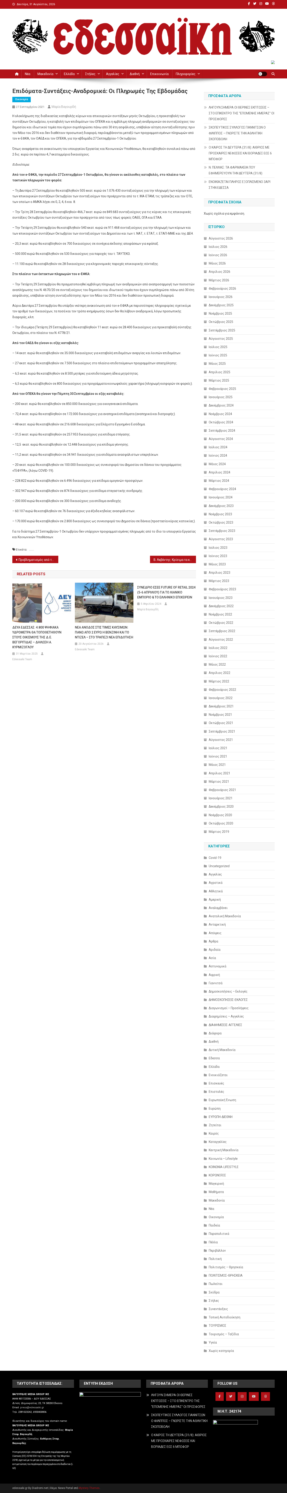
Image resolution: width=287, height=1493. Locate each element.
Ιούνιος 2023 (218, 556)
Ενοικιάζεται (218, 1075)
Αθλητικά (216, 891)
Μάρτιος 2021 (219, 781)
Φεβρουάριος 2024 (222, 489)
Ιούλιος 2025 (218, 347)
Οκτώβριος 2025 (221, 322)
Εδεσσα (214, 1058)
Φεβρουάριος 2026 (222, 288)
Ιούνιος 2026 (218, 255)
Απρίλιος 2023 (219, 572)
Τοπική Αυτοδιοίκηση (224, 1317)
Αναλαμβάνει (218, 908)
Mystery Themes (89, 1488)
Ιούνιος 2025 (218, 355)
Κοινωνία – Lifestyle (223, 1158)
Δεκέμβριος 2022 (221, 606)
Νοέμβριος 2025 (220, 313)
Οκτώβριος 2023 (221, 522)
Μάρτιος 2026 (219, 280)
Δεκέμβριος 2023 (221, 506)
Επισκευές (216, 1083)
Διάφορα (215, 1033)
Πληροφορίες (186, 74)
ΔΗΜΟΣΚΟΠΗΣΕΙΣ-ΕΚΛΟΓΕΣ (228, 1000)
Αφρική (214, 975)
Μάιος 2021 (217, 764)
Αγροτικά (215, 882)
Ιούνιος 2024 (218, 455)
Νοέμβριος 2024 (220, 414)
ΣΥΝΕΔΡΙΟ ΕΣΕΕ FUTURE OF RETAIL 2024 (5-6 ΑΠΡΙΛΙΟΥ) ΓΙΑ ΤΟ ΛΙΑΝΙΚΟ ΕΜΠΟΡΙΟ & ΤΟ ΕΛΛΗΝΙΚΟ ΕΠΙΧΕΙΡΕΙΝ (166, 592)
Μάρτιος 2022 (219, 681)
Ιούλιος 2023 (218, 547)
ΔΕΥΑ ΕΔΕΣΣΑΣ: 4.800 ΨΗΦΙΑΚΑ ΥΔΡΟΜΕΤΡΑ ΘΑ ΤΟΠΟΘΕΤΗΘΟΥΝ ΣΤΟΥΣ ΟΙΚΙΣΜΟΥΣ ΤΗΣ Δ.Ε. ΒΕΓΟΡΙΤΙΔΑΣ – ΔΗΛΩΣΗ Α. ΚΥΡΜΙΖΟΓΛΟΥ (36, 637)
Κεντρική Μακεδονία (223, 1150)
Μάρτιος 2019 (219, 831)
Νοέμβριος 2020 (220, 815)
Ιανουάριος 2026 (221, 297)
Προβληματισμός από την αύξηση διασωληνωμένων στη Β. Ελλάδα (38, 560)
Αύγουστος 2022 (221, 639)
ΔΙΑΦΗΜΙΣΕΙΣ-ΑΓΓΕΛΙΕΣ (225, 1025)
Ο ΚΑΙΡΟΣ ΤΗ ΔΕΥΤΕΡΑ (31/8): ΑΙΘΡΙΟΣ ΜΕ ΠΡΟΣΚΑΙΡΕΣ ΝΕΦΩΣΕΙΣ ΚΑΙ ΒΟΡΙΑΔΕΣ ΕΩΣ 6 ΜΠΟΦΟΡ (240, 153)
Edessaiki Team (22, 659)
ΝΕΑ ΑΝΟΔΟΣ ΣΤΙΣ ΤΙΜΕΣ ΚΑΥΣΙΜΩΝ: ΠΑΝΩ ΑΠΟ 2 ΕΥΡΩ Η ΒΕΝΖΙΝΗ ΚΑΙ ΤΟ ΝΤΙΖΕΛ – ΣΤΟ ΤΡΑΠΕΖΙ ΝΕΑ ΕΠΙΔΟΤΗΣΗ (104, 632)
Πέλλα (213, 1242)
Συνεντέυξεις (218, 1309)
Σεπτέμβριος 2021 (222, 731)
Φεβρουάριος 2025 (222, 389)
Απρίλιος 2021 (219, 773)
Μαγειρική (216, 1183)
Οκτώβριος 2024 (221, 422)
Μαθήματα (216, 1192)
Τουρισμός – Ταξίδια (224, 1334)
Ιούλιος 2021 (218, 748)
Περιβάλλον (217, 1250)
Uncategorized (219, 866)
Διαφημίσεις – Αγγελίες (226, 1016)
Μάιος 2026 (217, 263)
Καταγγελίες (218, 1142)
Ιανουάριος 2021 (221, 798)
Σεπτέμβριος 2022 (222, 631)
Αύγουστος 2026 (221, 238)
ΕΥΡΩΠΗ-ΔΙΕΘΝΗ (221, 1117)
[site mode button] (262, 74)
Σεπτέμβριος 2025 (222, 330)
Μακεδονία (45, 74)
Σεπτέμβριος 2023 (222, 531)
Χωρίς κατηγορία (221, 1351)
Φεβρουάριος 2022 (222, 689)
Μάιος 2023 (217, 564)
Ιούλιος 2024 (218, 447)
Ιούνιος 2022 (218, 656)
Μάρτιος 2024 (219, 480)
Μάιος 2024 (217, 464)
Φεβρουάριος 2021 (222, 790)
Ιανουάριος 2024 (221, 497)
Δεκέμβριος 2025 (221, 305)
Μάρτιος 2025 (219, 380)
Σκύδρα (214, 1292)
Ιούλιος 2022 (218, 648)
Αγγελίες (112, 74)
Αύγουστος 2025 (221, 338)
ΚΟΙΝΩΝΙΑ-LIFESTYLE (224, 1167)
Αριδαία (214, 949)
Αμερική (215, 899)
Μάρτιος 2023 (219, 581)
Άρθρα (213, 941)
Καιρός (214, 1133)
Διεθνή (135, 74)
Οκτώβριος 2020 (221, 823)
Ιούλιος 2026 (218, 247)
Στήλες (90, 74)
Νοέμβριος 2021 (220, 714)
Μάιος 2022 (217, 664)
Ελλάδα (69, 74)
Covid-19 (215, 858)
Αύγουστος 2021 (221, 740)
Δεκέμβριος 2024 (221, 405)
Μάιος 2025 (217, 363)
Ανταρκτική (217, 924)
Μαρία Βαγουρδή (64, 107)
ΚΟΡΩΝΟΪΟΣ (217, 1175)
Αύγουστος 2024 (221, 439)
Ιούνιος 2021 (218, 756)
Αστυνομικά (217, 966)
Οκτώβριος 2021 (221, 723)
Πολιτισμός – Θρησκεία (226, 1267)
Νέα (27, 74)
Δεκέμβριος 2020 (221, 806)
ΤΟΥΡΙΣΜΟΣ (217, 1325)
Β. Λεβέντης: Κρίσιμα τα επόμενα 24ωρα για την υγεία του (175, 560)
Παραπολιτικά (219, 1233)
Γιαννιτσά (215, 983)
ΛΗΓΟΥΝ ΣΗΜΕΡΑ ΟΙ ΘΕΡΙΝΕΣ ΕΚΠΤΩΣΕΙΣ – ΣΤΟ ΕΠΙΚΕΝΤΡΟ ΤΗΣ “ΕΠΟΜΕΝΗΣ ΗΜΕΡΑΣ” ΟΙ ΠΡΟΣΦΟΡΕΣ (241, 113)
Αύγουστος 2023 (221, 539)
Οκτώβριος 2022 (221, 622)
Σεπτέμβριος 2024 (222, 430)
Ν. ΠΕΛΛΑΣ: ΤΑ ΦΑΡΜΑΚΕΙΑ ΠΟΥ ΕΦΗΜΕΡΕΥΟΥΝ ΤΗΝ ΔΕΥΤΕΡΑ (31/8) (235, 170)
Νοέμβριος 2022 (220, 614)
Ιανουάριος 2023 (221, 598)
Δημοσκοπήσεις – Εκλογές (228, 991)
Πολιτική (215, 1259)
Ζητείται (215, 1125)
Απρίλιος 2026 (219, 271)
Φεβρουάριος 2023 (222, 589)
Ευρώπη (215, 1108)
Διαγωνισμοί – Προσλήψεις (229, 1008)
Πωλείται (215, 1284)
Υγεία (213, 1342)
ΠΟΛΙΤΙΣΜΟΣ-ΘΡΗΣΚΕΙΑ (226, 1275)
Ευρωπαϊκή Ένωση (222, 1100)
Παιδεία (214, 1225)
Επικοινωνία (159, 74)
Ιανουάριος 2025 (221, 397)
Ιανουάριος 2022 (221, 698)
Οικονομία (21, 99)
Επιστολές (216, 1091)
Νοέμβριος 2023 (220, 514)
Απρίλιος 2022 (219, 673)
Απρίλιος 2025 (219, 372)
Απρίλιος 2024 (219, 472)
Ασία (212, 958)
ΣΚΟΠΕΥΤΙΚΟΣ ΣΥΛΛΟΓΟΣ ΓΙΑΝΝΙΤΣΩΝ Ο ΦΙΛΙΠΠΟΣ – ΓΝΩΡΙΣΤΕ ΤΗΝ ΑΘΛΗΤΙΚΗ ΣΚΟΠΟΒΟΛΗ (237, 133)
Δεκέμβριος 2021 (221, 706)
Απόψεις (215, 933)
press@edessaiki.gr (32, 1407)
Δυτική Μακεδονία (222, 1050)
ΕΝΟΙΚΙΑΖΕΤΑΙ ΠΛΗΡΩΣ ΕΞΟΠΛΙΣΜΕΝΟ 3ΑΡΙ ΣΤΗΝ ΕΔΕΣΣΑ (239, 184)
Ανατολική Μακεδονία (225, 916)
